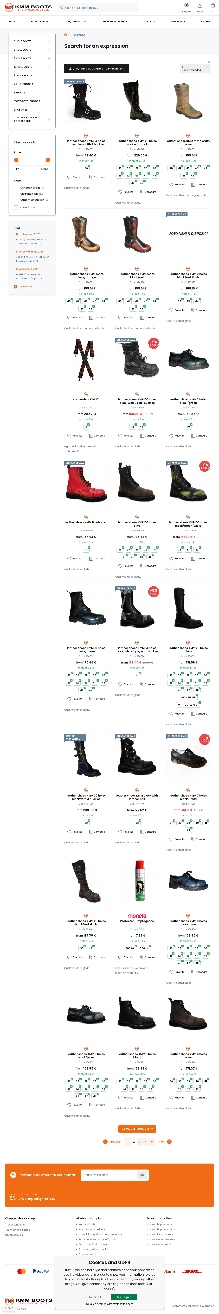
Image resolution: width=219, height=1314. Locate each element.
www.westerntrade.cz (162, 1239)
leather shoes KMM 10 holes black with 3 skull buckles (137, 401)
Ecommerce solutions (185, 1306)
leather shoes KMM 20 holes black (188, 649)
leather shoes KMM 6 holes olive (188, 1055)
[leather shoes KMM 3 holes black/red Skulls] (188, 234)
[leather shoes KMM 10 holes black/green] (86, 608)
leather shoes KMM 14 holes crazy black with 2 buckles (86, 142)
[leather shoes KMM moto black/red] (137, 234)
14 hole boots (23, 75)
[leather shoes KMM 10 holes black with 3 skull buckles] (137, 360)
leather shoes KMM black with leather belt (137, 797)
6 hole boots (22, 50)
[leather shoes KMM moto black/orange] (86, 234)
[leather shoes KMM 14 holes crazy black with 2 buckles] (86, 101)
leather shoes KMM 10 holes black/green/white (188, 524)
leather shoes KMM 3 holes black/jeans (86, 1055)
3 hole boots (22, 41)
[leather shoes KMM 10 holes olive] (137, 483)
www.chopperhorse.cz (163, 1224)
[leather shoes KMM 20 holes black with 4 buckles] (86, 756)
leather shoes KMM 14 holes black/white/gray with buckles (137, 649)
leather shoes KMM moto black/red (137, 275)
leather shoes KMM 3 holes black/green (188, 401)
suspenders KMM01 (86, 399)
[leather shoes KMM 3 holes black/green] (188, 360)
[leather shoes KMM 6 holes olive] (188, 1014)
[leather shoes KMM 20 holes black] (188, 608)
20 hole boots (23, 84)
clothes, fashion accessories (25, 119)
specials (19, 92)
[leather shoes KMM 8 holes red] (86, 483)
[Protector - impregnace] (137, 881)
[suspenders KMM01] (86, 360)
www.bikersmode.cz (161, 1234)
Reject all (95, 1297)
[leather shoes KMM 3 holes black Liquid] (188, 756)
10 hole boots (23, 67)
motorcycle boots (27, 101)
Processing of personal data (95, 1249)
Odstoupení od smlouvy (93, 1244)
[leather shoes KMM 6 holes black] (137, 1014)
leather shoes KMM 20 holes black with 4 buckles (86, 797)
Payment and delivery (92, 1229)
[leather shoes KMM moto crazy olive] (188, 101)
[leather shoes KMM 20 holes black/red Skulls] (86, 881)
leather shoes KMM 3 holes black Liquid (188, 797)
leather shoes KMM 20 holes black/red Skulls (86, 922)
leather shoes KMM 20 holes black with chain (137, 142)
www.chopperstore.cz (162, 1229)
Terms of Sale (87, 1224)
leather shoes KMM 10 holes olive (137, 524)
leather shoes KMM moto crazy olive (188, 142)
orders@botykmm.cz (36, 1198)
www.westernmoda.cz (163, 1244)
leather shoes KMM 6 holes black (137, 1055)
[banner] (28, 8)
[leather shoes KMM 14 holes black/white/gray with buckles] (137, 608)
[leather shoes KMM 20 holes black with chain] (137, 101)
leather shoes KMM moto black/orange (86, 275)
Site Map (21, 1308)
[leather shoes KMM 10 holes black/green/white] (188, 483)
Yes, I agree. (124, 1297)
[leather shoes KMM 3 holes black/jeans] (86, 1014)
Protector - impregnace (137, 921)
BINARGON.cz (206, 1306)
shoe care (20, 109)
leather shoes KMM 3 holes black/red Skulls (188, 275)
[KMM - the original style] (65, 34)
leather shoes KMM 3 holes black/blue (188, 922)
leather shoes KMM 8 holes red (86, 522)
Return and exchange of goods (97, 1239)
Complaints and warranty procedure (100, 1234)
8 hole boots (22, 58)
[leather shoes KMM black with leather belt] (137, 756)
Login (142, 1175)
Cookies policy (87, 1254)
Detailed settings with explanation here (109, 1304)
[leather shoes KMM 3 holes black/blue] (188, 881)
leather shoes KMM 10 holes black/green (86, 649)
